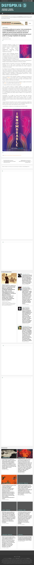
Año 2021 (5, 155)
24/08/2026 (24, 284)
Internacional (4, 447)
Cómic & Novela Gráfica (7, 271)
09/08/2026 (3, 469)
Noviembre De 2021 (18, 155)
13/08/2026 (24, 304)
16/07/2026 (3, 523)
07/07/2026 (19, 541)
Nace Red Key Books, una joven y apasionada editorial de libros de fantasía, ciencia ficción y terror (10, 161)
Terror (8, 457)
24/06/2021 (4, 37)
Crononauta (14, 155)
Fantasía (19, 457)
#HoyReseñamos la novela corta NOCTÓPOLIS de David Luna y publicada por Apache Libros (24, 161)
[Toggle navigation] (2, 13)
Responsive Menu (32, 1)
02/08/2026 (24, 341)
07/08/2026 (24, 323)
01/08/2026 (3, 499)
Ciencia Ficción (4, 27)
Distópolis (7, 37)
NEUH (8, 77)
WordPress (28, 558)
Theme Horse (18, 558)
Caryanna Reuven (9, 155)
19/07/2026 (19, 495)
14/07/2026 (19, 524)
